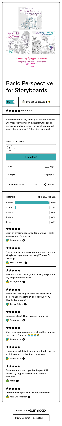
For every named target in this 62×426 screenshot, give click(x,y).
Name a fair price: (15, 141)
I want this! (31, 157)
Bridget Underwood (38, 102)
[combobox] (23, 184)
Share (51, 184)
